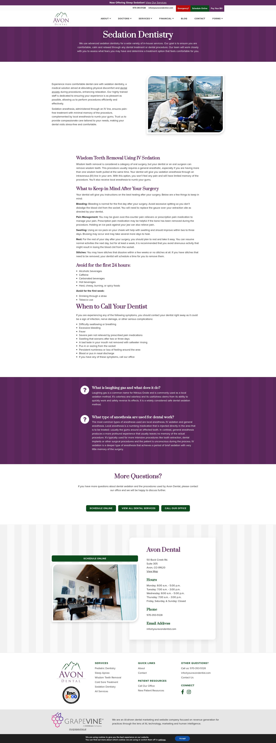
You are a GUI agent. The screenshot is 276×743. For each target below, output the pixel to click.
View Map (152, 571)
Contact (199, 18)
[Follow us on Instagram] (189, 692)
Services (144, 18)
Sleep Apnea (102, 673)
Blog (184, 18)
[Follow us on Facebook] (182, 692)
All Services (101, 691)
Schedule (199, 8)
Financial (165, 18)
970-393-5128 (139, 7)
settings (162, 740)
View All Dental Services (139, 508)
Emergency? (183, 8)
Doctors (123, 18)
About (105, 18)
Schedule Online (101, 508)
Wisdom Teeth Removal (108, 677)
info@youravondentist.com (160, 7)
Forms (216, 18)
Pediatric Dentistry (105, 668)
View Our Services (155, 2)
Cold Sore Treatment (106, 682)
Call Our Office (175, 508)
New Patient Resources (151, 690)
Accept (182, 738)
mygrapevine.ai (77, 729)
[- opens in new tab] (77, 720)
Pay (217, 8)
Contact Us (187, 677)
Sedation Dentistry (105, 687)
